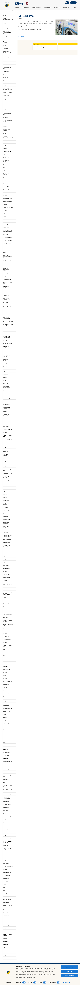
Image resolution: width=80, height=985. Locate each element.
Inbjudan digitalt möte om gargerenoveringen (7, 231)
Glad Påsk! (5, 432)
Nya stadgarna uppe (7, 838)
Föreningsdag (5, 383)
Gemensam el (5, 340)
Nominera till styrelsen (7, 198)
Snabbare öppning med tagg (7, 283)
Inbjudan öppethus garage (6, 251)
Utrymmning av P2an (7, 151)
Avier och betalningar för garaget (8, 469)
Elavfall (4, 549)
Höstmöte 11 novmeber (7, 519)
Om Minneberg (47, 7)
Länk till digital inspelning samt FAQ (7, 217)
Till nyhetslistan (21, 36)
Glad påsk (5, 23)
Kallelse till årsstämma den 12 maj (7, 422)
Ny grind (4, 562)
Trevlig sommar (6, 105)
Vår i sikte (5, 687)
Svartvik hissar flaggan (7, 99)
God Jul (4, 380)
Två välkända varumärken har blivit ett (8, 625)
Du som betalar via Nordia (6, 264)
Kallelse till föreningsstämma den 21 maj (8, 19)
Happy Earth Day (6, 628)
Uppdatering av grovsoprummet (6, 705)
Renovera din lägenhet (7, 186)
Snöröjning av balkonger (7, 201)
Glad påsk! (5, 148)
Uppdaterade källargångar (5, 749)
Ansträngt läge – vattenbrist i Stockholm (7, 89)
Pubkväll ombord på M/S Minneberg (7, 121)
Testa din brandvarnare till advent (7, 935)
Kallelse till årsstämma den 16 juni (7, 849)
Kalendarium (57, 7)
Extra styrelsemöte (6, 875)
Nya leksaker (5, 552)
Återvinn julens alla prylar (8, 207)
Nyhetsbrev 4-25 (6, 133)
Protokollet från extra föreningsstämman (7, 536)
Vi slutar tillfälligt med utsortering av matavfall (7, 786)
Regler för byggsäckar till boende (8, 765)
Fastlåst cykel (5, 941)
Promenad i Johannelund (8, 574)
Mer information (66, 982)
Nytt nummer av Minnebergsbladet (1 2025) (7, 169)
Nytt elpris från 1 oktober (8, 77)
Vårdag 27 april (6, 295)
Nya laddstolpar (6, 164)
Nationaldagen (6, 828)
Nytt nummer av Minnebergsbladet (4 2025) (7, 52)
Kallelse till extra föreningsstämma (6, 337)
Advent (4, 60)
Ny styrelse (5, 350)
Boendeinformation (36, 7)
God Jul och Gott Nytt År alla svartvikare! (8, 313)
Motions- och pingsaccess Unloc (8, 81)
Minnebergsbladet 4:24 (7, 221)
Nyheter (17, 7)
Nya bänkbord (5, 813)
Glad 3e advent (6, 510)
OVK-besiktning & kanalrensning (6, 523)
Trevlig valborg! (6, 145)
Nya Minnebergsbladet (7, 925)
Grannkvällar (5, 363)
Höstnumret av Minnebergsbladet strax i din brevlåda (8, 528)
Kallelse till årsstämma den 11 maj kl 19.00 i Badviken (7, 355)
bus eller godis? (6, 247)
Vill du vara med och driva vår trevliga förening (8, 898)
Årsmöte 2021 (5, 597)
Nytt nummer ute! (6, 443)
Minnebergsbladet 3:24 (7, 260)
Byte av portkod (6, 401)
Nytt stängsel (5, 779)
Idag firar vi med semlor (7, 458)
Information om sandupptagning (6, 27)
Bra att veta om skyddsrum (6, 455)
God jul (4, 45)
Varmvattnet (5, 309)
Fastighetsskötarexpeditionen (8, 775)
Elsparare (5, 394)
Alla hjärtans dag (6, 693)
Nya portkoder (6, 571)
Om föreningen (25, 7)
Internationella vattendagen (6, 659)
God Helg (5, 210)
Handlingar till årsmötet (7, 603)
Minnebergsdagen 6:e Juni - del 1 (7, 125)
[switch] (34, 982)
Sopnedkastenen (6, 666)
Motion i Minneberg (7, 639)
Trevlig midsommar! (7, 108)
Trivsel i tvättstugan (7, 398)
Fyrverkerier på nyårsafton (6, 41)
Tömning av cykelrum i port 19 (7, 906)
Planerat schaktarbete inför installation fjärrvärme (7, 275)
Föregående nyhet (37, 44)
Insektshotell (5, 845)
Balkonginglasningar (7, 279)
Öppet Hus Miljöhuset (7, 539)
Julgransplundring (6, 371)
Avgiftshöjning (6, 56)
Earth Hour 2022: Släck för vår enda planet (7, 440)
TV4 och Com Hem (6, 928)
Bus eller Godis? (6, 755)
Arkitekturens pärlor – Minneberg (7, 462)
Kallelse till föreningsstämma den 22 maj (8, 138)
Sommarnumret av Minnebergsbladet (6, 408)
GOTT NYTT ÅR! (6, 488)
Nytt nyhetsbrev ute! (7, 872)
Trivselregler (5, 617)
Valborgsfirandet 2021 (7, 614)
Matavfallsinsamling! (7, 794)
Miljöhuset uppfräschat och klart (7, 697)
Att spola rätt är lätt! (7, 825)
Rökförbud (5, 958)
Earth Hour (5, 652)
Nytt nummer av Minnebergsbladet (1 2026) (7, 32)
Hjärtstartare (5, 102)
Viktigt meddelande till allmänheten (7, 450)
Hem (3, 10)
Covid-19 (4, 884)
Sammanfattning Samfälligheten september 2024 (6, 269)
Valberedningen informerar (6, 367)
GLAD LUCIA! (5, 507)
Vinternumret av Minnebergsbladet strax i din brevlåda (8, 515)
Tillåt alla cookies (69, 967)
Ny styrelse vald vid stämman (6, 130)
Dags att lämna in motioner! (6, 37)
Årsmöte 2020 (5, 819)
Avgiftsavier (5, 48)
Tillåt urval (69, 971)
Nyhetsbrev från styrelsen (6, 174)
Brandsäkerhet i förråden (8, 866)
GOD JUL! (5, 497)
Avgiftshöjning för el (7, 213)
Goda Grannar (5, 881)
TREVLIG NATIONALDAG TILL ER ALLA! (7, 585)
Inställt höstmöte (6, 752)
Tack (4, 142)
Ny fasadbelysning (6, 909)
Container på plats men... (8, 237)
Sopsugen (5, 85)
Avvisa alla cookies (69, 975)
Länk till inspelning (6, 224)
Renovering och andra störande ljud (7, 842)
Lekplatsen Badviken (7, 556)
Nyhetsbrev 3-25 (6, 157)
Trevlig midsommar (6, 404)
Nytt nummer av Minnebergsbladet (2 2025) (7, 113)
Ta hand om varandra (7, 726)
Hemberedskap (6, 74)
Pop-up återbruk (6, 636)
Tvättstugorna (6, 855)
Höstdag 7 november (7, 63)
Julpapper (5, 377)
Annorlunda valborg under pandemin (7, 859)
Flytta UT (5, 177)
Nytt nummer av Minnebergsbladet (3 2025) (7, 67)
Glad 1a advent (6, 227)
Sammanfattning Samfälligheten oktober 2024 (7, 256)
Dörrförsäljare (5, 183)
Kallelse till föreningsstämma (6, 291)
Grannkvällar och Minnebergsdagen (6, 161)
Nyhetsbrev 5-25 (6, 117)
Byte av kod (5, 154)
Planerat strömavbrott (7, 429)
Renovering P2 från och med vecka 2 (7, 504)
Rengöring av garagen (7, 768)
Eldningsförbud (6, 559)
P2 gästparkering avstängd (6, 481)
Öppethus (5, 782)
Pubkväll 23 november (7, 240)
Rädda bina (5, 852)
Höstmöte (5, 333)
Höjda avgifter (6, 234)
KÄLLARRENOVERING (7, 484)
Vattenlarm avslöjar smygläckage (7, 632)
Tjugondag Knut (6, 912)
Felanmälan (66, 7)
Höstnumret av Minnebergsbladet (6, 387)
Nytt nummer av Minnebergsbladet (6, 287)
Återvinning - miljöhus (7, 473)
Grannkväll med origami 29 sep (7, 391)
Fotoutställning (6, 71)
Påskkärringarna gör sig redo (7, 436)
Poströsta (5, 832)
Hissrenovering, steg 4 (7, 708)
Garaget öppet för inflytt (8, 92)
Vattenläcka (5, 532)
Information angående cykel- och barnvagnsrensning (7, 593)
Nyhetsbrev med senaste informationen (8, 325)
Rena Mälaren (5, 663)
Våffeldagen (5, 655)
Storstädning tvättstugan (8, 321)
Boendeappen (5, 180)
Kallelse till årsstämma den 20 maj (7, 621)
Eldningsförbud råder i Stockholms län (7, 790)
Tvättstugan (5, 675)
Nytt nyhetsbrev (6, 426)
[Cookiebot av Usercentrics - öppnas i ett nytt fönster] (8, 982)
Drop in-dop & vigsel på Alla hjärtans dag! (7, 894)
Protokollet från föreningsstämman (6, 415)
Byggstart (5, 742)
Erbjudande (5, 672)
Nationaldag (5, 411)
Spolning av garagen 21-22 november (7, 948)
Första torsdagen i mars (7, 681)
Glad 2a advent (6, 739)
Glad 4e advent (6, 500)
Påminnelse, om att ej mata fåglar (7, 244)
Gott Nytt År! (5, 204)
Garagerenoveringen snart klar (7, 96)
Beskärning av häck (6, 589)
